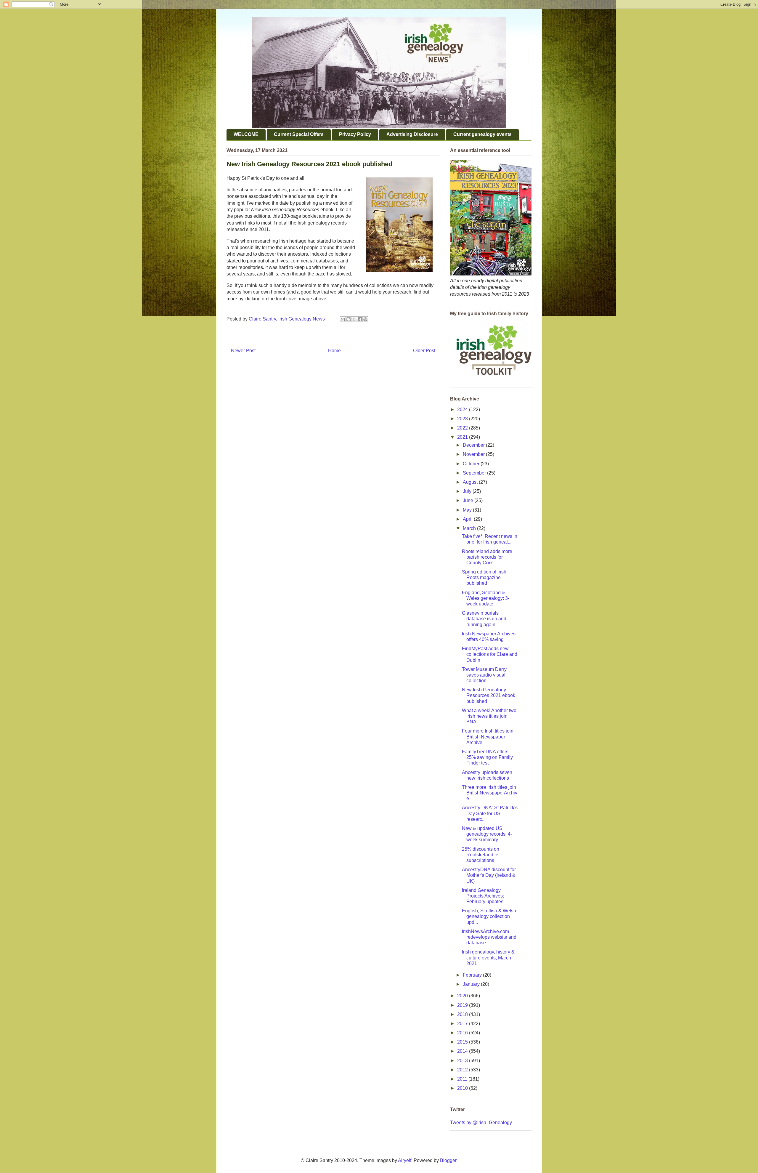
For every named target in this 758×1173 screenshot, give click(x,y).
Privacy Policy (355, 134)
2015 (463, 1041)
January (472, 984)
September (475, 472)
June (468, 500)
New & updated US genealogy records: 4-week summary (487, 834)
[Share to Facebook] (360, 319)
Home (334, 350)
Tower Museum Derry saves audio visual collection (484, 675)
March (470, 528)
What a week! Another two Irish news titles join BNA (489, 716)
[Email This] (343, 319)
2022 (463, 427)
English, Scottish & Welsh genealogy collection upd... (489, 916)
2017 (463, 1023)
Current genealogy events (482, 134)
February (473, 975)
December (474, 445)
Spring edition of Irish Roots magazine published (484, 577)
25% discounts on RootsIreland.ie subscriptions (480, 855)
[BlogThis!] (348, 319)
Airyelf (404, 1160)
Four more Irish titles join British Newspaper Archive (487, 736)
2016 (463, 1032)
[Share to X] (354, 319)
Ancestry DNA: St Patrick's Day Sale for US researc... (490, 813)
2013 (463, 1060)
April (468, 519)
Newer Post (243, 350)
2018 (463, 1014)
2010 (463, 1088)
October (472, 463)
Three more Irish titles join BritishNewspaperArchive (489, 793)
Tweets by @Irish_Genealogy (481, 1122)
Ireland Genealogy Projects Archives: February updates (483, 896)
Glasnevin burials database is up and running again (484, 618)
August (471, 482)
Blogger (448, 1160)
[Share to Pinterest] (365, 319)
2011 (462, 1078)
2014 (463, 1051)
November (474, 454)
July (468, 491)
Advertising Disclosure (412, 134)
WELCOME (246, 134)
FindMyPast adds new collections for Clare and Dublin (489, 654)
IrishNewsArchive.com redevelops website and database (489, 937)
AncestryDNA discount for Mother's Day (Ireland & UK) (489, 875)
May (468, 509)
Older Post (424, 350)
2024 (463, 409)
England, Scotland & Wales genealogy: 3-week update (485, 598)
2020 (463, 995)
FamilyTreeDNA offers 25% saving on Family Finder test (487, 757)
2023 (463, 418)
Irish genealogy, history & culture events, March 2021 (488, 957)
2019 (463, 1005)
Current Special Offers (299, 134)
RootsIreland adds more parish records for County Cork (487, 557)
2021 (463, 437)
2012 (463, 1069)
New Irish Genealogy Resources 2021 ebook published (488, 695)
